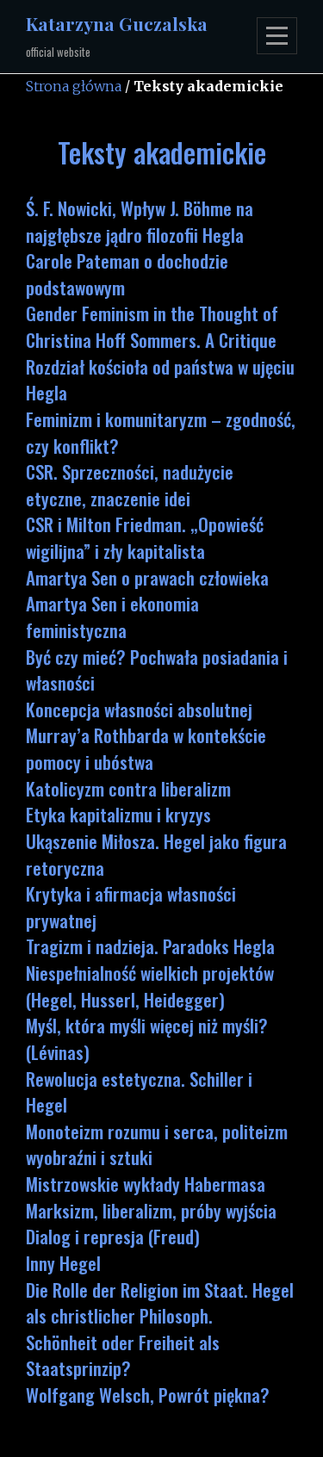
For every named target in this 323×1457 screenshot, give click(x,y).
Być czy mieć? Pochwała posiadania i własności (157, 670)
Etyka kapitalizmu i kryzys (118, 814)
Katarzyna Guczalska (117, 23)
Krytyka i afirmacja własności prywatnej (131, 906)
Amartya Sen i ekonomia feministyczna (112, 616)
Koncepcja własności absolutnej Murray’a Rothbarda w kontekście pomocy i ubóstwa (146, 735)
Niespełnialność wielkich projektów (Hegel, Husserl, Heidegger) (150, 986)
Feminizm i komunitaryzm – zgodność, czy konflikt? (160, 432)
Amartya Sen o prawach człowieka (147, 577)
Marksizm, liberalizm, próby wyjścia (151, 1210)
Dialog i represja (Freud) (113, 1236)
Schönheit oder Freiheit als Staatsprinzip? (123, 1355)
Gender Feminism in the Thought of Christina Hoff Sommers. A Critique (152, 326)
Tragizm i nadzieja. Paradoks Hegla (150, 946)
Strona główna (73, 86)
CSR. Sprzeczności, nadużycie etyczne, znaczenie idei (129, 485)
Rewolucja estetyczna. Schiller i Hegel (139, 1092)
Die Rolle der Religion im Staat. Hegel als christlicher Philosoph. (160, 1303)
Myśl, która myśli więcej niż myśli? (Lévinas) (147, 1038)
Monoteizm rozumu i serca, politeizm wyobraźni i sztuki (157, 1144)
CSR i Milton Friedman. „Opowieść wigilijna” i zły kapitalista (145, 537)
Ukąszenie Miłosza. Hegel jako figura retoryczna (156, 854)
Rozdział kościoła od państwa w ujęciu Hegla (160, 379)
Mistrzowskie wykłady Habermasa (145, 1183)
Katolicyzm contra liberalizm (128, 788)
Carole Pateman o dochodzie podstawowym (127, 274)
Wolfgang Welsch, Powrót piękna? (148, 1394)
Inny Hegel (63, 1262)
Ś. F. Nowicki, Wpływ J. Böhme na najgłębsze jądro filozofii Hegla (139, 221)
